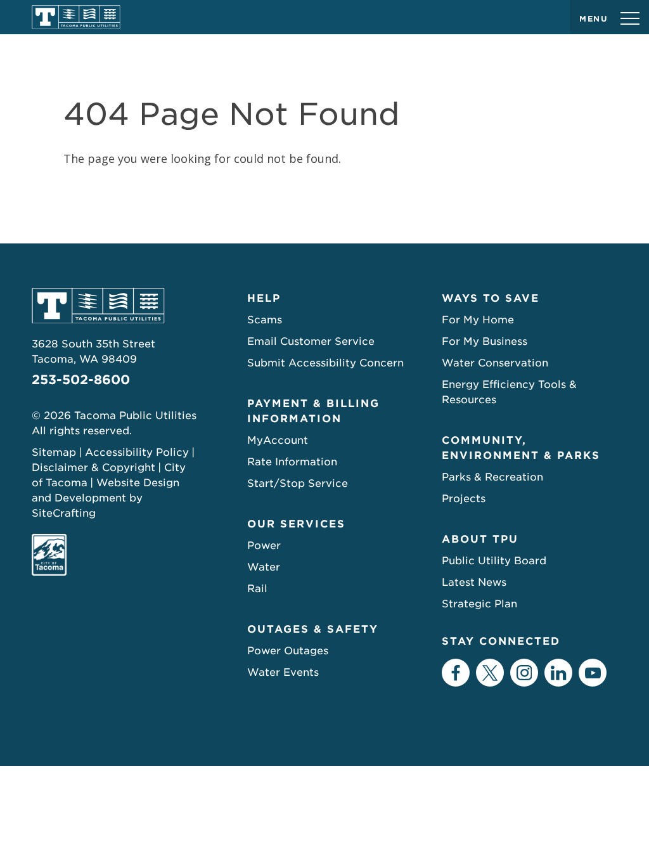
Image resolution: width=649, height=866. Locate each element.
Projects (463, 499)
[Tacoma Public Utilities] (76, 17)
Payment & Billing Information (313, 411)
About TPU (480, 539)
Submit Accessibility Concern (325, 363)
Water (263, 567)
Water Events (283, 672)
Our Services (296, 524)
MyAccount (277, 440)
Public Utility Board (494, 561)
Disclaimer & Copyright (93, 468)
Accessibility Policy (137, 452)
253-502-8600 (81, 379)
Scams (264, 320)
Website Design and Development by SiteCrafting (105, 498)
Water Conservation (495, 363)
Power (264, 546)
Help (264, 298)
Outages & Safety (312, 629)
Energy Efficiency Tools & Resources (509, 392)
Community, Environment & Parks (521, 448)
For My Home (478, 320)
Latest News (474, 582)
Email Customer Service (311, 341)
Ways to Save (490, 298)
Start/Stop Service (297, 483)
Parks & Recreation (492, 477)
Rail (257, 589)
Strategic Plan (479, 604)
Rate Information (292, 462)
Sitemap (54, 452)
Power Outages (287, 651)
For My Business (484, 341)
